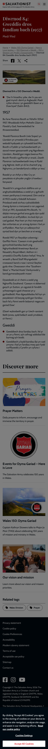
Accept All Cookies (24, 743)
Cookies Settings (24, 735)
